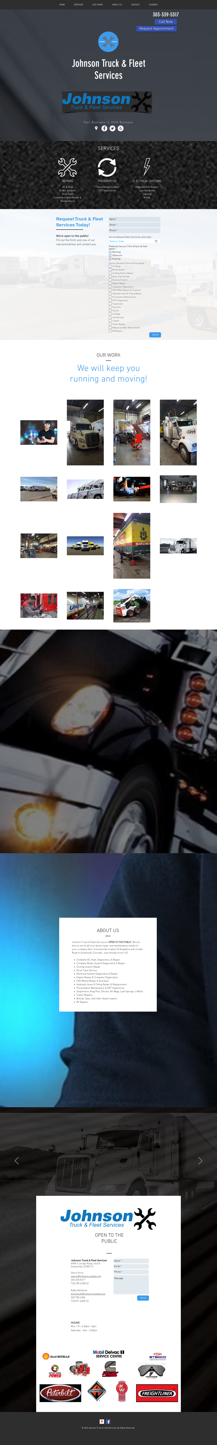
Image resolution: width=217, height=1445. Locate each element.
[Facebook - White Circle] (104, 128)
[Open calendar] (156, 241)
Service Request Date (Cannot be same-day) (131, 237)
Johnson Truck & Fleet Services (108, 69)
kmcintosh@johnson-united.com (88, 1294)
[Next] (200, 1161)
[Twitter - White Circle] (112, 128)
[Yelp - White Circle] (121, 128)
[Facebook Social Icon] (108, 1421)
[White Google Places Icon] (96, 128)
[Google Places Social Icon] (102, 1421)
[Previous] (16, 1161)
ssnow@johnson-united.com (86, 1276)
